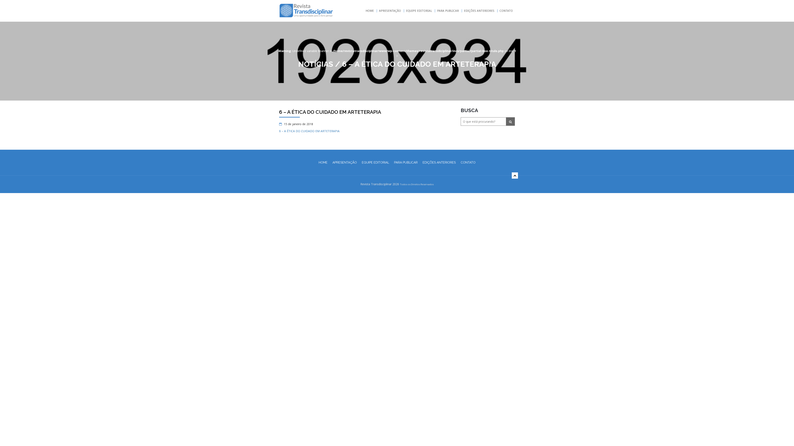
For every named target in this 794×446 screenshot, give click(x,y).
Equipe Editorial (419, 10)
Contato (506, 10)
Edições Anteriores (479, 10)
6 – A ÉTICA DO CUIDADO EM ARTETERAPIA (309, 131)
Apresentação (390, 10)
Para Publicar (448, 10)
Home (370, 10)
